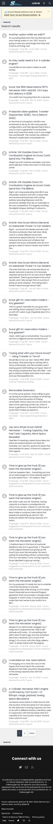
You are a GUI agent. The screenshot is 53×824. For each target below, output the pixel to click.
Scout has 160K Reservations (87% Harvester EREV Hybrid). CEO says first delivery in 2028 (28, 90)
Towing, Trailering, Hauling (21, 381)
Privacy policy (38, 817)
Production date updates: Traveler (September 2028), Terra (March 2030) (29, 115)
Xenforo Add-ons (15, 804)
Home (11, 820)
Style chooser (7, 809)
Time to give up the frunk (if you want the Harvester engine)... (27, 467)
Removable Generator (22, 390)
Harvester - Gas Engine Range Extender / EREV (28, 77)
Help (4, 820)
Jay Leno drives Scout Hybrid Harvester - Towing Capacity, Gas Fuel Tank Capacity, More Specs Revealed (28, 432)
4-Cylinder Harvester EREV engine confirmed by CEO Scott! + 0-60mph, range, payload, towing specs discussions (28, 693)
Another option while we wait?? (27, 34)
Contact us (18, 813)
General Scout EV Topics (20, 51)
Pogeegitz (14, 49)
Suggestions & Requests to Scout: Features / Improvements (30, 485)
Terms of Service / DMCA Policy (16, 817)
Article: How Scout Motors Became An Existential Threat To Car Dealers (30, 224)
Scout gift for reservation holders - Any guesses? (29, 301)
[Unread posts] (44, 3)
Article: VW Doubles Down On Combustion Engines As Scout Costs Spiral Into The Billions (29, 156)
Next (31, 733)
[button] (4, 3)
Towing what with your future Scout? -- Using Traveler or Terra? (30, 354)
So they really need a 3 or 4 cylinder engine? (29, 62)
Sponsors (5, 813)
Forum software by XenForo (25, 802)
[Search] (49, 3)
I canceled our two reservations (27, 660)
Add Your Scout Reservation (20, 14)
